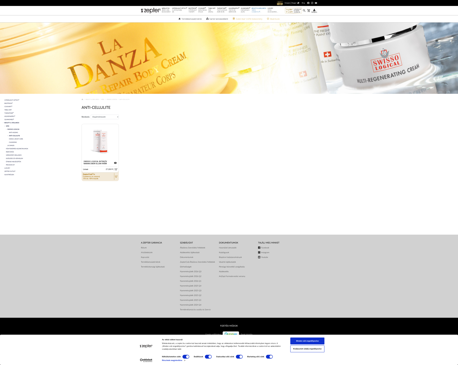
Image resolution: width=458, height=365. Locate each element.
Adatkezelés (224, 271)
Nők (102, 99)
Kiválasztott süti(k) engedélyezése (307, 349)
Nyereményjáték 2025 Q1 (190, 300)
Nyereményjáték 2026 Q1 (190, 281)
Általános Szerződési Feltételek (192, 248)
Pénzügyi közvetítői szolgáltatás (232, 267)
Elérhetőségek (186, 267)
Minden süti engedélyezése (307, 341)
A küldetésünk (147, 252)
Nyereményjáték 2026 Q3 (190, 271)
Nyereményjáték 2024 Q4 (190, 305)
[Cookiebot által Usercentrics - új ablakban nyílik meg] (146, 360)
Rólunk (144, 248)
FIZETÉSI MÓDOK (229, 326)
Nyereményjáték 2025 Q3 (190, 291)
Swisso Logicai (112, 99)
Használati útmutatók (228, 248)
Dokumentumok (186, 257)
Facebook (265, 248)
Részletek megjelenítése (172, 360)
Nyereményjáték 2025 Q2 (190, 295)
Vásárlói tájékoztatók (227, 262)
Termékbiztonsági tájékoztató (153, 267)
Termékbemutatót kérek (150, 262)
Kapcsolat (145, 257)
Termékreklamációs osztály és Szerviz (195, 310)
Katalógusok (224, 252)
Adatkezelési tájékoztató (190, 252)
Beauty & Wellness (92, 99)
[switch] (208, 357)
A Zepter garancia (151, 243)
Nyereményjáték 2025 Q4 (190, 286)
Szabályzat (186, 243)
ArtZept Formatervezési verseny (232, 276)
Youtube (264, 257)
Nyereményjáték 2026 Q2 (190, 276)
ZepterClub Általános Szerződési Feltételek (197, 262)
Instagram (265, 252)
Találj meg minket (268, 243)
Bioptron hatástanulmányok (230, 257)
